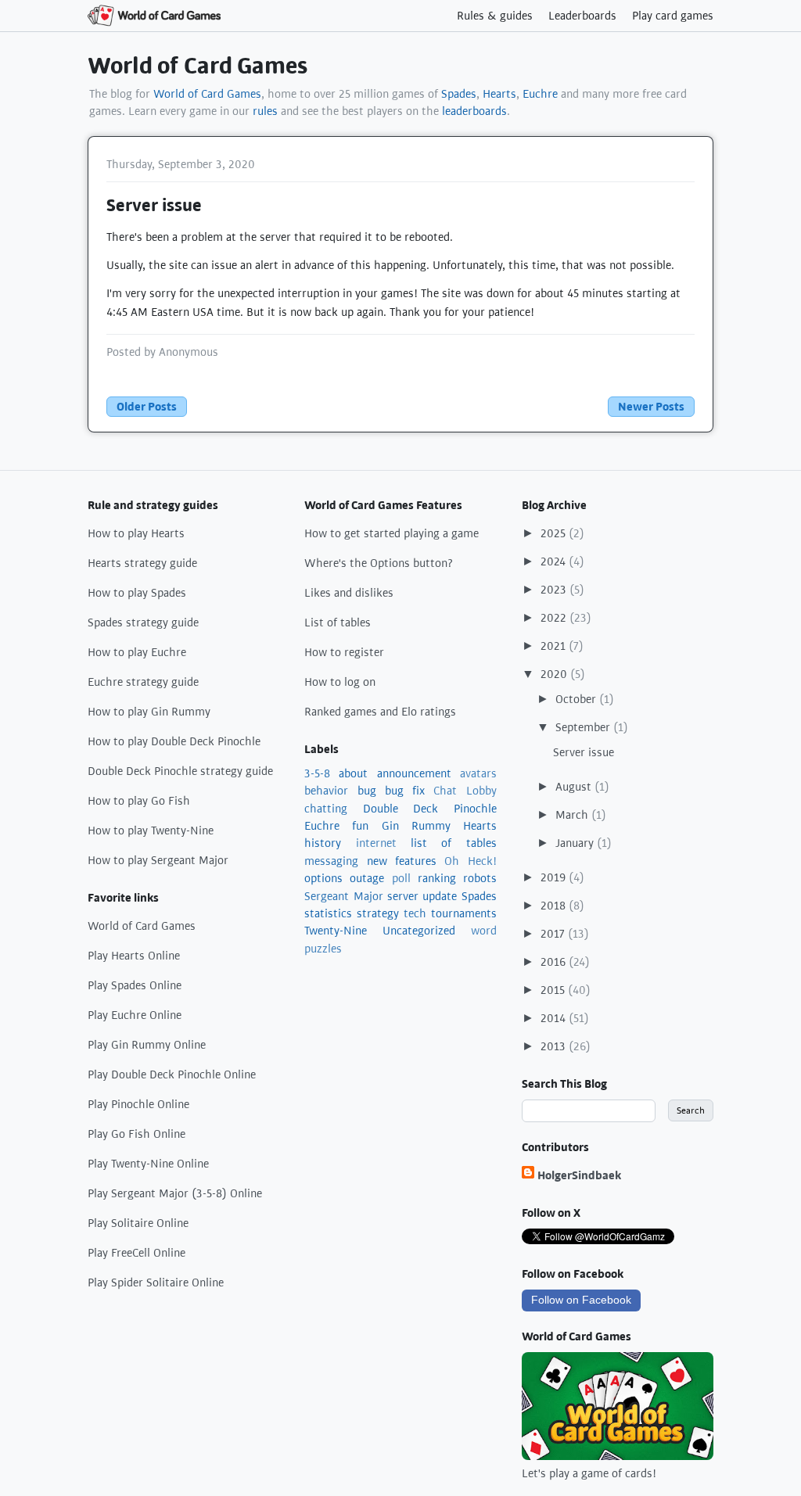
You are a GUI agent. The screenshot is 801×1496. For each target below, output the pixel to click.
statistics (328, 913)
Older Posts (147, 406)
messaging (331, 861)
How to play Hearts (136, 533)
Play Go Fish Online (136, 1134)
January (576, 843)
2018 (555, 905)
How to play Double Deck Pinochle (174, 741)
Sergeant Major (343, 896)
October (577, 699)
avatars (478, 773)
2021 (555, 646)
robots (480, 878)
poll (401, 878)
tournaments (464, 913)
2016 (555, 962)
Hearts (499, 94)
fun (360, 826)
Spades (458, 94)
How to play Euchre (137, 652)
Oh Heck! (470, 861)
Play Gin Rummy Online (147, 1045)
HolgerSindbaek (579, 1175)
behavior (326, 790)
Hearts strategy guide (142, 563)
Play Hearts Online (134, 955)
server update (422, 896)
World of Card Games (197, 66)
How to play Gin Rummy (149, 711)
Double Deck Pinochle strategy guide (180, 771)
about (353, 773)
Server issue (154, 205)
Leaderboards (582, 15)
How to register (344, 652)
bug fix (405, 790)
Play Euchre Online (134, 1015)
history (322, 843)
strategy (378, 913)
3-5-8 (317, 773)
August (574, 787)
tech (415, 913)
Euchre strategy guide (143, 682)
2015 (554, 990)
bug (366, 790)
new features (401, 861)
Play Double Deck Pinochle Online (172, 1074)
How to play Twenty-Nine (151, 830)
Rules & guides (495, 15)
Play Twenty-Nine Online (148, 1163)
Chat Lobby (464, 790)
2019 (555, 877)
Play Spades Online (134, 985)
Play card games (672, 15)
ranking (437, 878)
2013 (555, 1046)
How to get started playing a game (391, 533)
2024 (555, 561)
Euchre (540, 94)
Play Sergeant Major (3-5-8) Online (175, 1193)
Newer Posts (651, 406)
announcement (414, 773)
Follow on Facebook (581, 1299)
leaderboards (474, 111)
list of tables (454, 843)
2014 (555, 1018)
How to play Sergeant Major (158, 860)
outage (367, 878)
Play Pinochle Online (138, 1104)
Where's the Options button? (379, 563)
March (573, 815)
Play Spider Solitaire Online (156, 1282)
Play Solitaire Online (138, 1223)
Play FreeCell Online (136, 1253)
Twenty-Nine (335, 930)
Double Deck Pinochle (430, 808)
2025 (555, 533)
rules (265, 111)
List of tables (337, 622)
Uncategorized (419, 930)
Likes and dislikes (348, 593)
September (584, 727)
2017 (554, 934)
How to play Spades (137, 593)
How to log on (339, 682)
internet (376, 843)
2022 (555, 618)
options (323, 878)
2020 (555, 674)
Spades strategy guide (143, 622)
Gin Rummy (416, 826)
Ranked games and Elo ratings (380, 711)
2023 (555, 589)
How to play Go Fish (139, 801)
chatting (325, 808)
